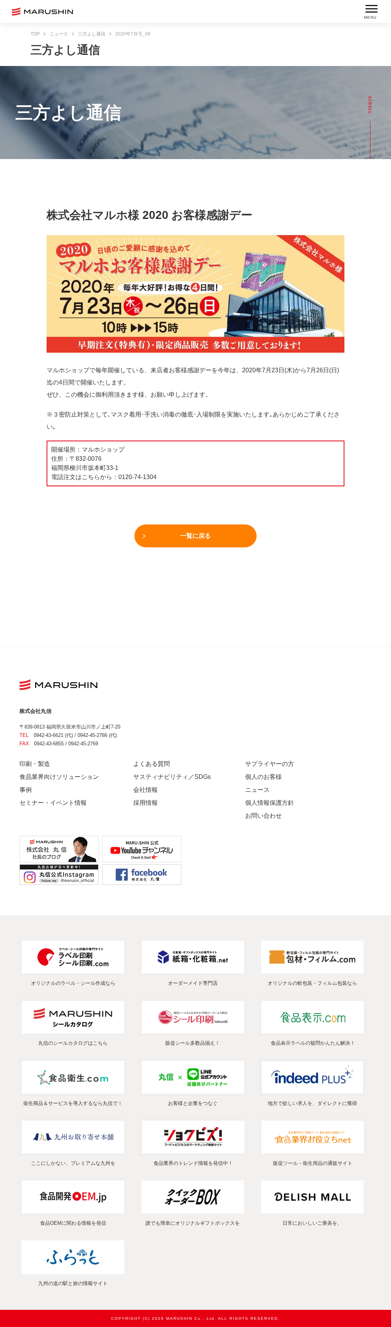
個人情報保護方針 (269, 802)
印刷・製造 (34, 764)
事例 (25, 790)
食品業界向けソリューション (59, 777)
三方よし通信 (91, 34)
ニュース (59, 34)
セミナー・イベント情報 (53, 802)
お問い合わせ (263, 815)
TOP (35, 34)
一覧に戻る (195, 535)
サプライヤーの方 (269, 764)
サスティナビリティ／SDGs (172, 777)
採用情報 (145, 802)
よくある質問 (151, 764)
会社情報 (145, 790)
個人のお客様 (263, 777)
